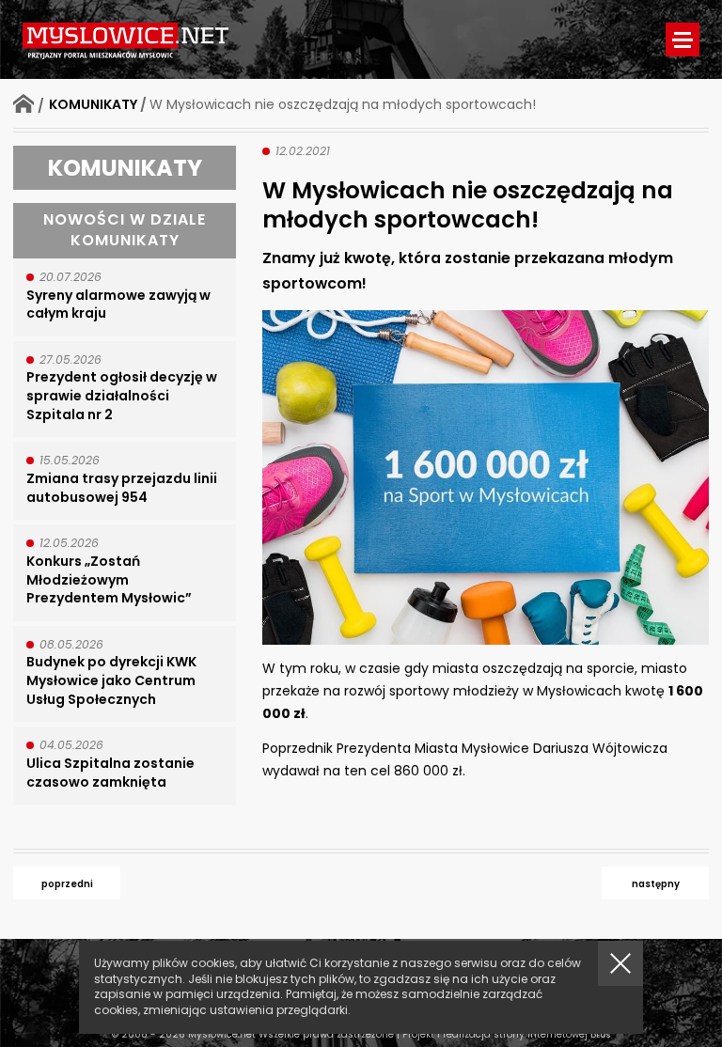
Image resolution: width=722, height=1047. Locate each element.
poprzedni (67, 884)
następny (656, 884)
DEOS (600, 1035)
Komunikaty (93, 104)
